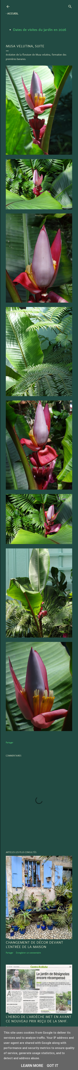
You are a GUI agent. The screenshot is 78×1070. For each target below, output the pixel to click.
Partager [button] (9, 742)
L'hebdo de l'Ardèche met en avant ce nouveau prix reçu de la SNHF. (38, 1018)
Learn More (32, 1065)
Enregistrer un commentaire (28, 952)
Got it (52, 1065)
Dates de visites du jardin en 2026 (39, 29)
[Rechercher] (70, 5)
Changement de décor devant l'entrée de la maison (34, 944)
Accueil (13, 13)
